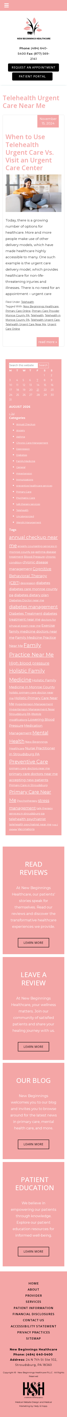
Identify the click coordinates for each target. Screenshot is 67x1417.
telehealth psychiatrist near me (30, 824)
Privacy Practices (33, 1332)
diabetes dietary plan (31, 595)
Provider (33, 1295)
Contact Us (33, 1320)
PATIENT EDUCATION (34, 1183)
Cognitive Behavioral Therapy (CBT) (30, 575)
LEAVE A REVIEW (34, 978)
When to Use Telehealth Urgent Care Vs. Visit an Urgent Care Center (30, 152)
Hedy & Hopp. (41, 1406)
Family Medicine (25, 461)
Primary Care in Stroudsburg (28, 785)
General (20, 467)
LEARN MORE (33, 943)
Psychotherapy (27, 800)
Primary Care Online (18, 311)
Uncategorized (25, 516)
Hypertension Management (34, 704)
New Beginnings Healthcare (41, 306)
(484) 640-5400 (39, 1354)
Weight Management (28, 522)
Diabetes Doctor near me (26, 600)
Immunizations (24, 479)
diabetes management (33, 606)
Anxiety (20, 430)
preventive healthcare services (34, 485)
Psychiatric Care (25, 497)
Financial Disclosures (33, 1314)
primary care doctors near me (29, 768)
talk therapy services (28, 504)
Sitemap (33, 1338)
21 (38, 389)
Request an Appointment (34, 67)
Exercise (48, 626)
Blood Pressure (34, 556)
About (33, 1289)
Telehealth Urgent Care (45, 320)
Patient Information (33, 1308)
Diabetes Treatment (25, 613)
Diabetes (21, 455)
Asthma (20, 436)
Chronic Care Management (32, 442)
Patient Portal (32, 76)
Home (33, 1283)
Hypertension (24, 473)
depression (27, 583)
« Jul (11, 413)
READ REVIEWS (33, 868)
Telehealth (27, 302)
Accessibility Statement (33, 1326)
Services (33, 1302)
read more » (47, 342)
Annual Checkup (25, 424)
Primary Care (23, 491)
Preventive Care (28, 762)
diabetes (43, 583)
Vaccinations (26, 829)
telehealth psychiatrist (27, 819)
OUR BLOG (33, 1080)
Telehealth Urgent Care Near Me (26, 324)
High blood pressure (29, 663)
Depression (23, 448)
